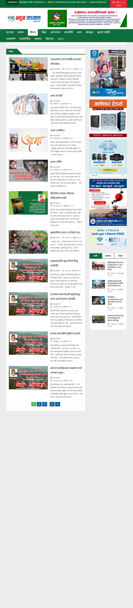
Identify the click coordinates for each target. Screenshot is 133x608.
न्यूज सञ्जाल (56, 69)
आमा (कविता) (57, 130)
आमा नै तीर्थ (56, 95)
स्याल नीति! (56, 161)
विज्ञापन (50, 38)
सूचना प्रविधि (103, 32)
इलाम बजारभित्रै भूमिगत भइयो (65, 333)
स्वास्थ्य (38, 38)
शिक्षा (44, 32)
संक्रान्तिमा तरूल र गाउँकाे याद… (65, 232)
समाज (21, 32)
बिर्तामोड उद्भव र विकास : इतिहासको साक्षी (62, 196)
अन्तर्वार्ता (10, 38)
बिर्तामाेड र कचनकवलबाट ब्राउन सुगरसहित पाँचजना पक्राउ (55, 2)
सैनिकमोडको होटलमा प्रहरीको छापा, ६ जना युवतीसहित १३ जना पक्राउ (115, 266)
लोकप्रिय (108, 256)
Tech (60, 38)
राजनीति (68, 32)
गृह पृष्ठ (10, 32)
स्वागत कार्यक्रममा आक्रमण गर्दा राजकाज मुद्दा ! (66, 370)
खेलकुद (89, 32)
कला (79, 32)
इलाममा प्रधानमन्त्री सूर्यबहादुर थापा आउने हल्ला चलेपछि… (65, 296)
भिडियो (120, 256)
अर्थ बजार (55, 32)
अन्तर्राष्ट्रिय (25, 38)
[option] (108, 74)
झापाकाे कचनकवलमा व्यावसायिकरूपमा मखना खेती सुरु (96, 2)
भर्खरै (95, 256)
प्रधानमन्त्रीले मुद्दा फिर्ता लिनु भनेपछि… (64, 263)
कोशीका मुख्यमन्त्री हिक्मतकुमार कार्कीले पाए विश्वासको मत (115, 283)
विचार (33, 32)
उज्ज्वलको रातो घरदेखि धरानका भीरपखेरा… (65, 61)
